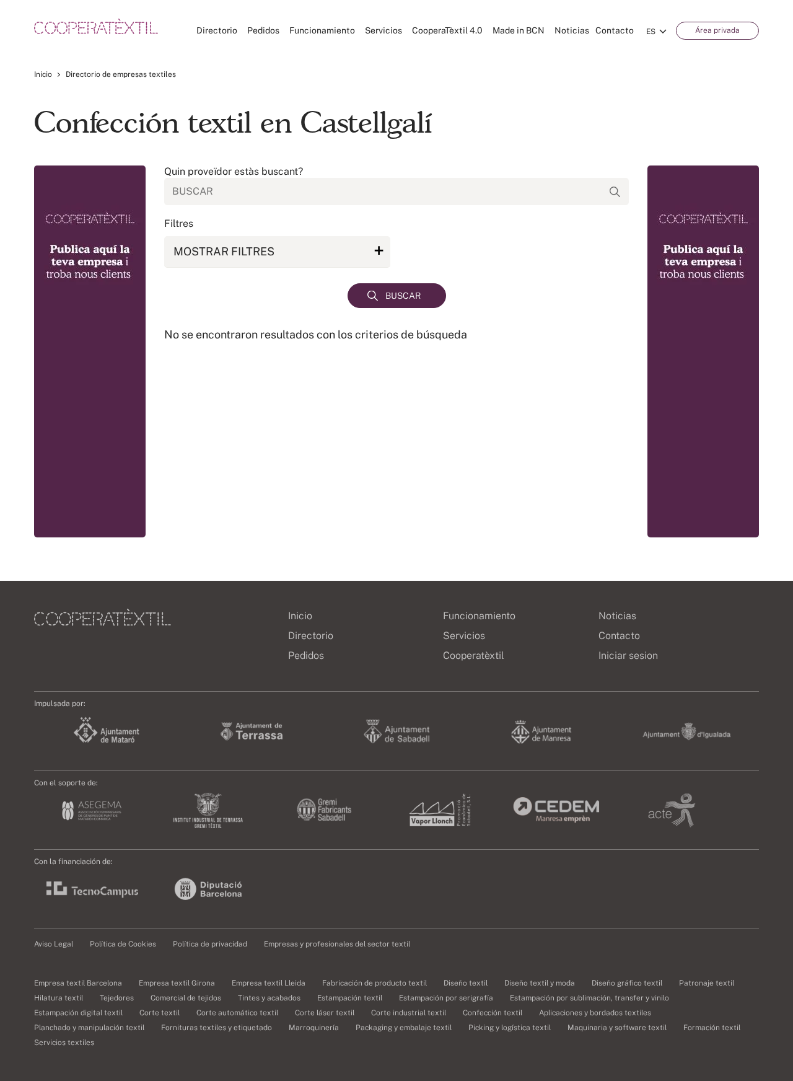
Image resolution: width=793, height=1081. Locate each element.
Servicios (383, 30)
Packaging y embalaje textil (404, 1027)
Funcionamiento (322, 30)
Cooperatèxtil (473, 655)
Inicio (43, 74)
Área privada (717, 30)
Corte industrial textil (408, 1012)
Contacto (614, 30)
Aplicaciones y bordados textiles (595, 1012)
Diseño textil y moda (539, 983)
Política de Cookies (123, 944)
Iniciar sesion (628, 655)
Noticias (571, 30)
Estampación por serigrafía (446, 998)
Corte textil (159, 1012)
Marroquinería (314, 1027)
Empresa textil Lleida (268, 983)
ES (650, 31)
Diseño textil (466, 983)
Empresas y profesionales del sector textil (337, 944)
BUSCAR (403, 296)
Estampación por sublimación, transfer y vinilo (589, 998)
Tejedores (117, 998)
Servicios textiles (64, 1042)
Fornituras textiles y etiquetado (216, 1027)
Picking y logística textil (509, 1027)
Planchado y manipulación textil (89, 1027)
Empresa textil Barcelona (78, 983)
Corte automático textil (237, 1012)
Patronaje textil (706, 983)
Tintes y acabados (269, 998)
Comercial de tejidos (186, 998)
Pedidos (263, 30)
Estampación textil (349, 998)
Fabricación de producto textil (374, 983)
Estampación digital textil (78, 1012)
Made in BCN (519, 30)
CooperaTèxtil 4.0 (447, 30)
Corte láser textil (324, 1012)
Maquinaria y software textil (617, 1027)
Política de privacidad (210, 944)
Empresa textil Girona (177, 983)
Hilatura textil (58, 998)
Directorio (216, 30)
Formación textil (711, 1027)
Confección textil (492, 1012)
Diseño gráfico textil (627, 983)
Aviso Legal (53, 944)
